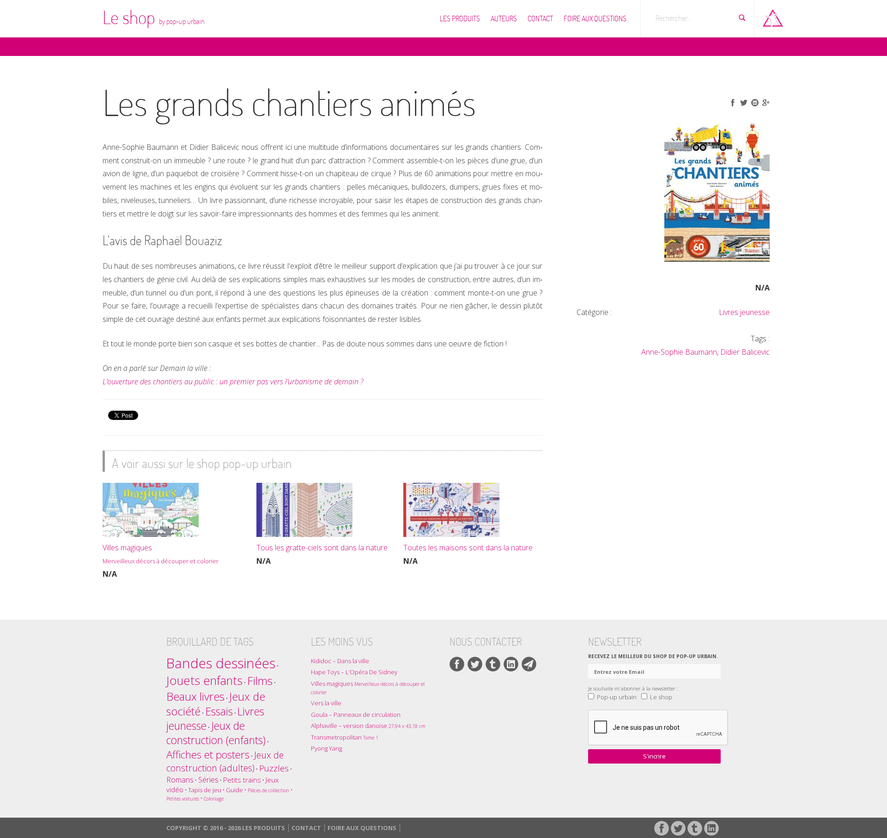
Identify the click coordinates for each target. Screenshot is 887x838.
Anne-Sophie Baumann (679, 352)
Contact (540, 18)
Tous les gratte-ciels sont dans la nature (322, 547)
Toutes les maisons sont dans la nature (468, 547)
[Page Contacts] (529, 664)
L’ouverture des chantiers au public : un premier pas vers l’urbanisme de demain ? (233, 381)
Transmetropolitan (344, 737)
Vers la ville (326, 703)
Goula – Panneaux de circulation (356, 714)
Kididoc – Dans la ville (340, 661)
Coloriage (214, 798)
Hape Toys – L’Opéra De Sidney (354, 672)
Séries (208, 779)
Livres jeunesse (744, 312)
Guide (234, 790)
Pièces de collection (268, 790)
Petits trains (242, 779)
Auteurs (504, 18)
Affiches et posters (207, 754)
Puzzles (274, 768)
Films (260, 680)
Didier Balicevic (745, 352)
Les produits (460, 18)
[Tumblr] (493, 664)
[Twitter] (475, 664)
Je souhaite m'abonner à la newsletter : (633, 688)
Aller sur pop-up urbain (772, 16)
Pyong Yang (326, 748)
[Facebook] (457, 664)
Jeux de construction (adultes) (225, 761)
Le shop (154, 17)
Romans (180, 779)
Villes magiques (161, 553)
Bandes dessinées (220, 663)
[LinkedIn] (511, 664)
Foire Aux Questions (595, 18)
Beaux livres (195, 696)
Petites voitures (182, 798)
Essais (219, 711)
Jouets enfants (204, 680)
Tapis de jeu (204, 790)
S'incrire (654, 756)
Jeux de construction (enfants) (216, 733)
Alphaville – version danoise (368, 725)
